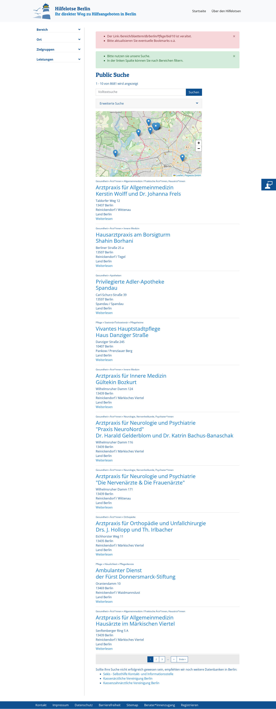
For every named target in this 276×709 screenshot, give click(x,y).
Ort (39, 40)
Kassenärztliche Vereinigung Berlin (127, 678)
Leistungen (45, 59)
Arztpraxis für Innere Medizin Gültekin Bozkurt (131, 379)
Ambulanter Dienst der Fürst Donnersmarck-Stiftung (135, 573)
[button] (150, 131)
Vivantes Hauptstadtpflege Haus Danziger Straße (128, 331)
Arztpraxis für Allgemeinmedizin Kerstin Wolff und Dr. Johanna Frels (138, 190)
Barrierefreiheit (110, 705)
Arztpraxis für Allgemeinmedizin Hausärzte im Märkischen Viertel (135, 620)
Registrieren (189, 705)
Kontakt (41, 705)
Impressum (61, 705)
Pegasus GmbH (193, 175)
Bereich (42, 30)
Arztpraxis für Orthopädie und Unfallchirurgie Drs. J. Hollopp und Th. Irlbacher (151, 526)
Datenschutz (84, 705)
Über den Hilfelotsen (226, 11)
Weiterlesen (104, 219)
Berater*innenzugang (159, 705)
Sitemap (132, 705)
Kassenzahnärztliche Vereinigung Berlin (131, 683)
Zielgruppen (45, 50)
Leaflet (179, 175)
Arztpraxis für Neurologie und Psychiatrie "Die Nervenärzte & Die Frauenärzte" (146, 479)
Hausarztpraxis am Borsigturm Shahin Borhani (133, 237)
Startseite (199, 11)
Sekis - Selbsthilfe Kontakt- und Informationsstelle (138, 674)
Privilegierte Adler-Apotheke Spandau (130, 284)
